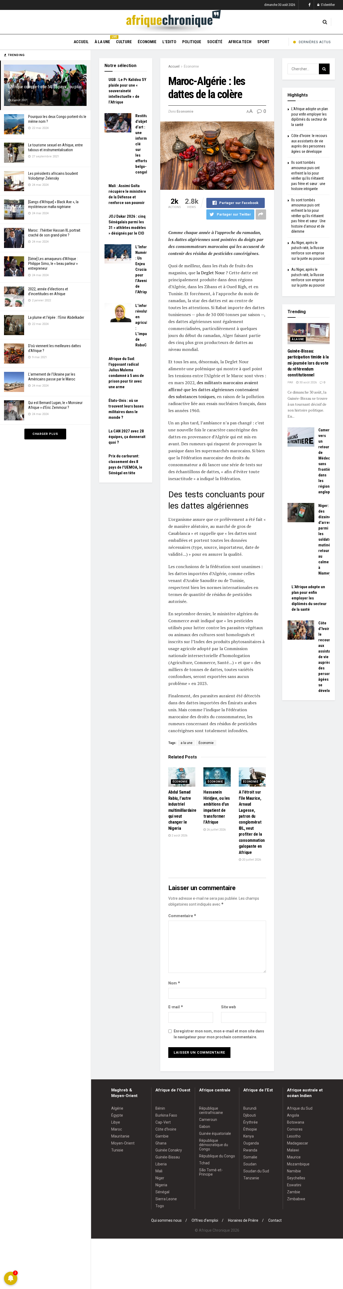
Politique (191, 41)
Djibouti (249, 1115)
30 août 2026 (308, 382)
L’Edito (169, 41)
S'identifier (327, 5)
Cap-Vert (163, 1122)
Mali (158, 1171)
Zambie (293, 1192)
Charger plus (45, 434)
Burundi (249, 1108)
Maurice (294, 1157)
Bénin (160, 1108)
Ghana (160, 1143)
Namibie (294, 1171)
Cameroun (208, 1119)
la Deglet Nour (210, 273)
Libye (115, 1122)
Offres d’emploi (205, 1220)
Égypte (117, 1115)
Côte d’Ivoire (165, 1129)
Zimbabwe (296, 1199)
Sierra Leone (166, 1199)
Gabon (204, 1126)
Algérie (117, 1108)
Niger (159, 1178)
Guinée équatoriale (215, 1133)
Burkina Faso (166, 1115)
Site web (228, 1007)
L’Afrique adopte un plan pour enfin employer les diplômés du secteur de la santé (309, 598)
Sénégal (162, 1192)
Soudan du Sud (256, 1171)
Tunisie (117, 1150)
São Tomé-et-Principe (211, 1172)
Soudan (249, 1164)
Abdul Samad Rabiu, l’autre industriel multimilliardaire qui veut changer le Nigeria (182, 810)
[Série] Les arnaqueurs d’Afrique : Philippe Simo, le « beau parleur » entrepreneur (53, 264)
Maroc (116, 1129)
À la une (102, 41)
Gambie (162, 1136)
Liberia (161, 1164)
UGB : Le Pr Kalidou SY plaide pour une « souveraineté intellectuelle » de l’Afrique (127, 91)
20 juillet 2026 (251, 859)
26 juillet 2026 (216, 829)
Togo (159, 1206)
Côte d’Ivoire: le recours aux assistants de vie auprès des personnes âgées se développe (327, 657)
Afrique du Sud (299, 1108)
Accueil (81, 41)
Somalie (250, 1157)
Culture (124, 41)
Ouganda (251, 1143)
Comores (295, 1129)
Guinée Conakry (168, 1150)
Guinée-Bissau (167, 1157)
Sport (263, 41)
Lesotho (294, 1136)
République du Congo (217, 1156)
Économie (147, 41)
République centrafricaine (211, 1110)
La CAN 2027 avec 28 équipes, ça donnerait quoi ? (127, 437)
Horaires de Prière (243, 1220)
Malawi (293, 1150)
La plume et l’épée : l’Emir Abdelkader (56, 317)
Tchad (204, 1163)
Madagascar (297, 1143)
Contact (275, 1220)
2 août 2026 (179, 835)
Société (214, 41)
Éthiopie (250, 1129)
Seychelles (296, 1178)
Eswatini (294, 1185)
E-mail (175, 1006)
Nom (174, 983)
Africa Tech (239, 41)
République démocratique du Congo (213, 1144)
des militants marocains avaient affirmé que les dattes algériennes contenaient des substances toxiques (213, 389)
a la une (186, 743)
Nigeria (161, 1185)
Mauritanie (120, 1136)
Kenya (248, 1136)
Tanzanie (251, 1178)
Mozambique (298, 1164)
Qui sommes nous (166, 1220)
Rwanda (250, 1150)
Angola (293, 1115)
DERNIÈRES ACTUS (315, 42)
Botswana (295, 1122)
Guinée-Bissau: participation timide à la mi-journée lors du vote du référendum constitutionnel (308, 363)
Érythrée (250, 1122)
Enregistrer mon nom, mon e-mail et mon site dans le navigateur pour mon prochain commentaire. (219, 1034)
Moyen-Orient (123, 1143)
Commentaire (182, 915)
